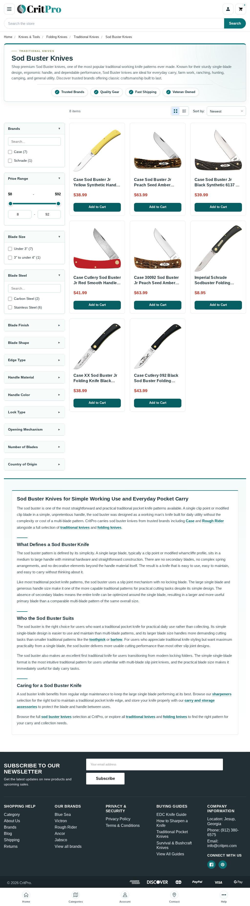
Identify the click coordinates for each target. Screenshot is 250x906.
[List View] (184, 111)
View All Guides (170, 854)
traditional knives (75, 527)
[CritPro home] (118, 9)
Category (12, 814)
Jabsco (61, 840)
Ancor (60, 833)
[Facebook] (211, 864)
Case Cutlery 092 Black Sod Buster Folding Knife (156, 380)
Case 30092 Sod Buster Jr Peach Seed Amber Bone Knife (156, 283)
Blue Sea (63, 814)
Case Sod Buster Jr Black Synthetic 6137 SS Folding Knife (218, 185)
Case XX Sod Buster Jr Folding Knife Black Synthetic (95, 380)
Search (235, 23)
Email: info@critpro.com (222, 843)
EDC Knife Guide (171, 814)
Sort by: (199, 111)
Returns (11, 846)
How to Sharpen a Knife (172, 823)
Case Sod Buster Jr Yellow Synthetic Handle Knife (96, 185)
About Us (12, 821)
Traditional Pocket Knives (172, 834)
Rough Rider (213, 521)
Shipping (12, 840)
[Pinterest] (223, 864)
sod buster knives (56, 717)
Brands (10, 827)
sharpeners (221, 694)
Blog (8, 833)
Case (190, 521)
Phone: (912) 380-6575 (223, 832)
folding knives (109, 527)
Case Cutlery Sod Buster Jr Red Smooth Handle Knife (97, 283)
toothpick (97, 639)
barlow (116, 639)
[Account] (228, 9)
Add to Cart (97, 207)
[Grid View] (175, 111)
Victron (61, 821)
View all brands (68, 846)
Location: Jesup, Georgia (221, 821)
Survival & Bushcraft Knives (174, 845)
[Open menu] (9, 9)
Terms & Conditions (123, 825)
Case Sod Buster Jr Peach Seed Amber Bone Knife (152, 185)
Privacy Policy (118, 819)
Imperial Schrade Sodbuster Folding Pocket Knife (212, 283)
